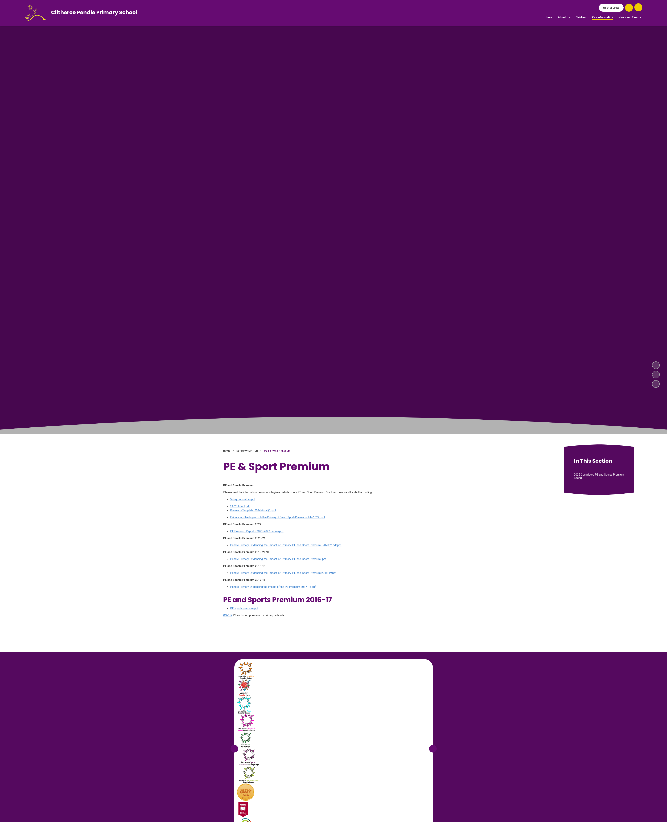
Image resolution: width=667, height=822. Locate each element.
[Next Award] (433, 749)
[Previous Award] (234, 749)
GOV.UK (227, 615)
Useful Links (611, 7)
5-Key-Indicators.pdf (242, 499)
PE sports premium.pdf (244, 608)
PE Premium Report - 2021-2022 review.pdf (256, 531)
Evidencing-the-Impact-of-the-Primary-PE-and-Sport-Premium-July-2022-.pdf (277, 517)
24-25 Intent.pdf (240, 506)
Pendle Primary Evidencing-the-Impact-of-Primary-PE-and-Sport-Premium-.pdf (278, 559)
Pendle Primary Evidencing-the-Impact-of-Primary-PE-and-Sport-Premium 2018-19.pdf (283, 573)
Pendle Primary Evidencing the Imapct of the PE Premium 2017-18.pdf (273, 586)
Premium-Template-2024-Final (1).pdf (253, 510)
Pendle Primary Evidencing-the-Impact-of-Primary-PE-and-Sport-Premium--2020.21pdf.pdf (285, 545)
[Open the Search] (629, 8)
